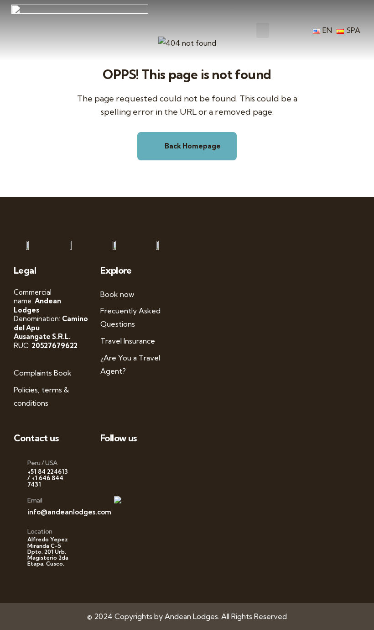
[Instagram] (140, 461)
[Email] (17, 507)
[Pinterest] (149, 461)
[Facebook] (113, 461)
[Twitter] (122, 461)
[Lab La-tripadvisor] (103, 484)
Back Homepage (192, 146)
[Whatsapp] (103, 461)
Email (34, 500)
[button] (262, 30)
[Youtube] (131, 461)
